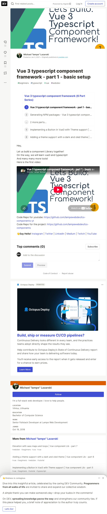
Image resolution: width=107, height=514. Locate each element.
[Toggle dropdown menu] (102, 285)
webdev (55, 83)
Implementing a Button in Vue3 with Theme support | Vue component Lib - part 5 (52, 469)
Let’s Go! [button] (9, 509)
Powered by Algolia (61, 4)
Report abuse (67, 273)
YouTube (92, 233)
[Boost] (5, 73)
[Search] (12, 3)
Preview (41, 265)
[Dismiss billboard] (103, 478)
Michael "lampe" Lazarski (36, 54)
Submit (27, 265)
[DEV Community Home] (4, 3)
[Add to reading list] (5, 64)
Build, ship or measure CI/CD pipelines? (50, 335)
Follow (58, 394)
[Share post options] (5, 82)
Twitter (49, 233)
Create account (95, 3)
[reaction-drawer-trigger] (5, 43)
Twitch (81, 233)
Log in (79, 3)
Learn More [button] (25, 369)
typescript (36, 83)
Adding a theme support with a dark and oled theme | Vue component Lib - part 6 (53, 458)
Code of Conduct (50, 273)
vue (46, 83)
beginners (23, 83)
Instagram (37, 233)
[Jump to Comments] (5, 54)
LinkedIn (59, 233)
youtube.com (63, 57)
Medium (71, 233)
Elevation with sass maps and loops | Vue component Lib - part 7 (44, 448)
